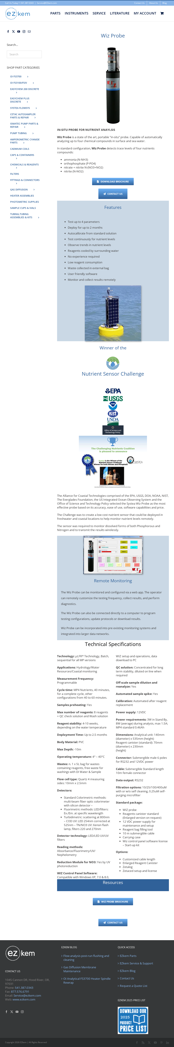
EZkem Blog (127, 971)
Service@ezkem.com (27, 995)
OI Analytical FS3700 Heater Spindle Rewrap (87, 980)
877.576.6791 (20, 992)
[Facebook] (8, 31)
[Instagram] (24, 31)
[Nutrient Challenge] (112, 358)
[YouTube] (18, 31)
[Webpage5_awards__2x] (113, 437)
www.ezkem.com (24, 999)
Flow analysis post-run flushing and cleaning (86, 958)
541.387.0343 (24, 988)
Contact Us (127, 978)
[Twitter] (13, 31)
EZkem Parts (128, 956)
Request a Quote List (133, 986)
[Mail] (29, 31)
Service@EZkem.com (47, 3)
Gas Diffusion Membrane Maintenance (79, 969)
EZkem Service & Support (136, 963)
